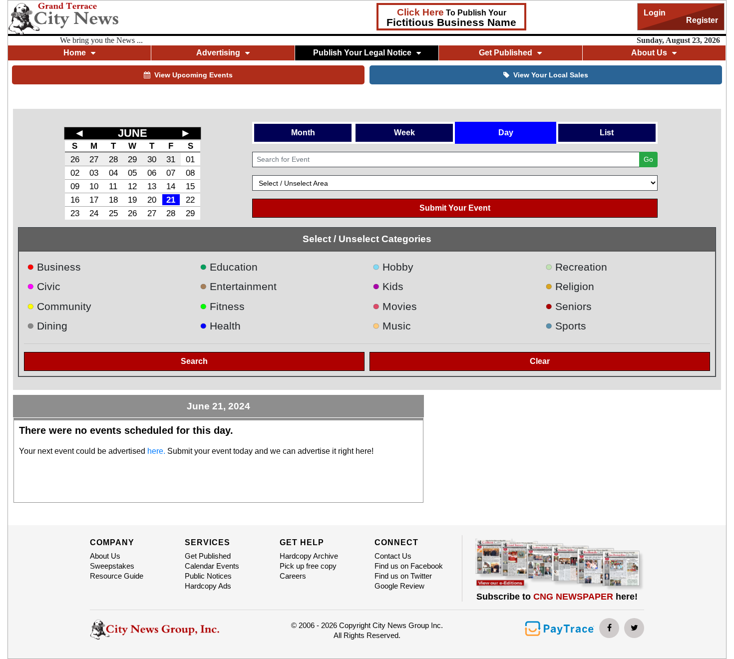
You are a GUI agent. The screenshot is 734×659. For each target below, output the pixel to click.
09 (74, 186)
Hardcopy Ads (208, 586)
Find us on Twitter (403, 576)
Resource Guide (116, 576)
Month (303, 132)
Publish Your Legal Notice (362, 52)
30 (151, 159)
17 (93, 199)
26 (74, 159)
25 (113, 213)
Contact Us (392, 556)
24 (93, 213)
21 (170, 199)
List (607, 132)
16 (74, 199)
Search (194, 361)
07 (170, 172)
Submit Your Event (454, 208)
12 (132, 186)
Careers (293, 576)
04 (113, 172)
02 (74, 172)
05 (132, 172)
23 (74, 213)
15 (190, 186)
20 (151, 199)
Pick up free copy (308, 566)
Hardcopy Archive (309, 556)
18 (113, 199)
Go (648, 159)
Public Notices (208, 576)
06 (151, 172)
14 (170, 186)
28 (113, 159)
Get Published (208, 556)
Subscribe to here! (557, 597)
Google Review (399, 586)
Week (404, 132)
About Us (105, 556)
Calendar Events (212, 566)
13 (151, 186)
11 (113, 186)
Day (505, 132)
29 (132, 159)
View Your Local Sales (550, 75)
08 (190, 172)
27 (93, 159)
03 (93, 172)
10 (93, 186)
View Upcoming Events (193, 75)
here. (156, 451)
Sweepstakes (112, 566)
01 (190, 159)
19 (132, 199)
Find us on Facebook (408, 566)
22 (190, 199)
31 (170, 159)
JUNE (132, 133)
